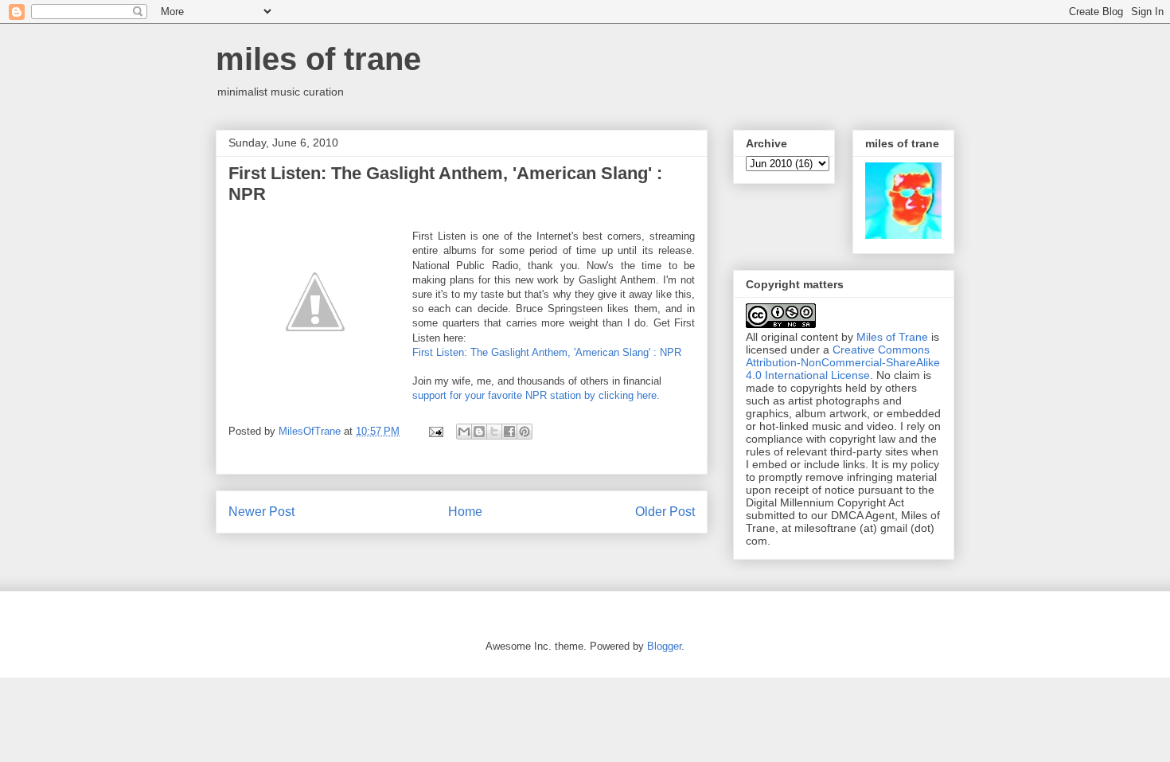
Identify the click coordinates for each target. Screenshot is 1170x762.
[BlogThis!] (479, 432)
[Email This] (464, 432)
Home (465, 511)
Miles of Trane (892, 336)
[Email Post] (435, 431)
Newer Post (261, 511)
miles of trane (318, 58)
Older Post (665, 511)
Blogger (664, 646)
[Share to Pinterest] (524, 432)
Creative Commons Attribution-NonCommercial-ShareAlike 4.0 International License (843, 362)
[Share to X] (494, 432)
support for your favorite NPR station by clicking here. (536, 395)
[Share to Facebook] (509, 432)
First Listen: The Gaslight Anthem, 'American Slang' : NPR (546, 352)
